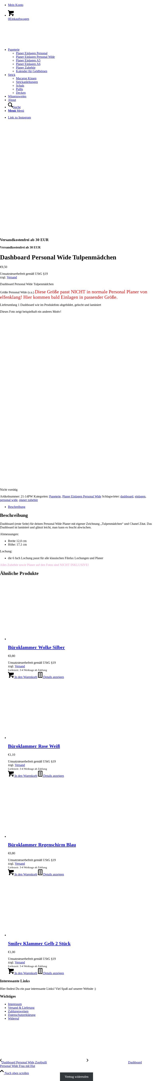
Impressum (15, 1004)
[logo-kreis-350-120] (30, 43)
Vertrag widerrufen (76, 1076)
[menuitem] (80, 5)
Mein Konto (15, 5)
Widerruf (13, 1018)
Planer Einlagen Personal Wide (81, 496)
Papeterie (55, 496)
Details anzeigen (53, 677)
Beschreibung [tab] (16, 506)
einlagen (140, 496)
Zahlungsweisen (18, 1011)
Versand (12, 277)
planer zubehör (28, 500)
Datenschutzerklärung (21, 1015)
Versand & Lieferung (21, 1007)
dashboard (126, 496)
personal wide (9, 500)
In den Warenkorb (25, 677)
